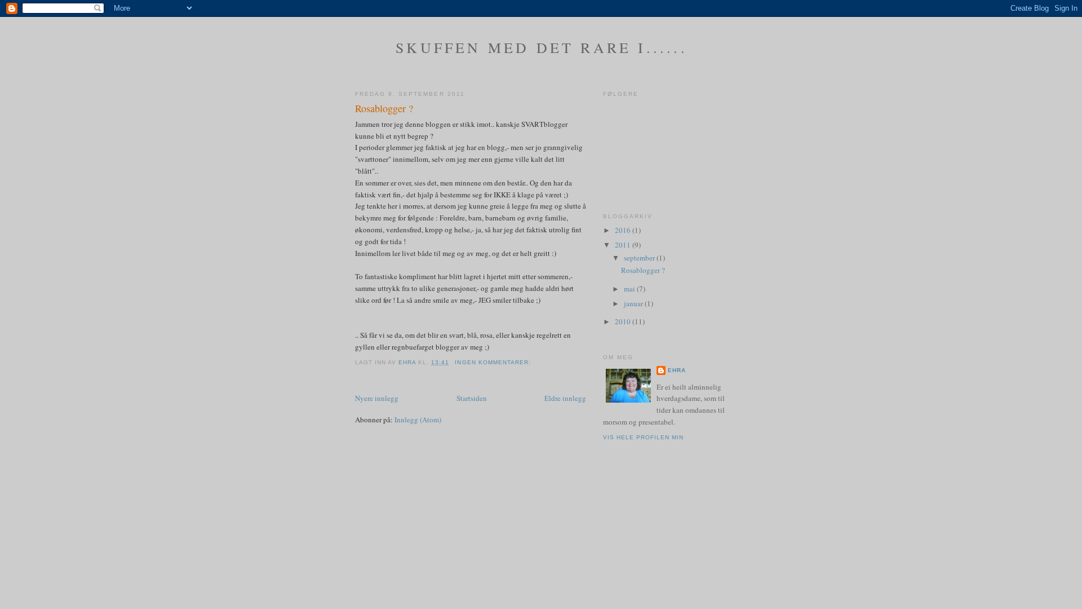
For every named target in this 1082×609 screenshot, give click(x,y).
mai (630, 289)
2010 (623, 321)
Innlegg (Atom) (417, 419)
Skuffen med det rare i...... (542, 47)
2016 (623, 230)
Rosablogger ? (384, 108)
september (640, 258)
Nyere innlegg (376, 398)
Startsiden (471, 398)
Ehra (677, 370)
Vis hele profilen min (643, 437)
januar (634, 303)
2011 (623, 245)
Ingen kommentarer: (494, 362)
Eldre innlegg (565, 398)
